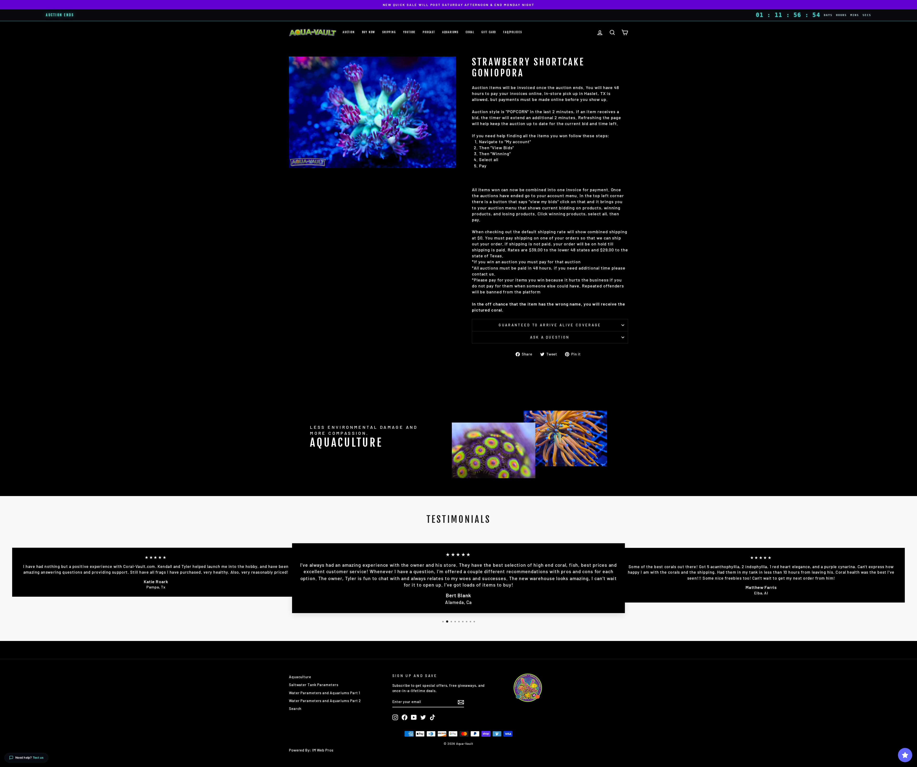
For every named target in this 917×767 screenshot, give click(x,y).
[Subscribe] (461, 702)
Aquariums (450, 32)
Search (295, 708)
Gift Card (488, 32)
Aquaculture (300, 677)
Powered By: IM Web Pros (311, 750)
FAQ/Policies (512, 32)
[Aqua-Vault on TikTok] (432, 717)
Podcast (429, 32)
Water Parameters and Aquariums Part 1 (324, 693)
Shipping (389, 32)
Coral (470, 32)
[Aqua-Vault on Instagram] (395, 717)
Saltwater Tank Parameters (313, 684)
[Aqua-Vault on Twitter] (423, 717)
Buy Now (368, 32)
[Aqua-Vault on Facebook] (404, 717)
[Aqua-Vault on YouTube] (414, 717)
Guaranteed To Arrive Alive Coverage (550, 325)
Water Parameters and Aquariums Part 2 (325, 700)
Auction (349, 32)
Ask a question (550, 337)
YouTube (409, 32)
